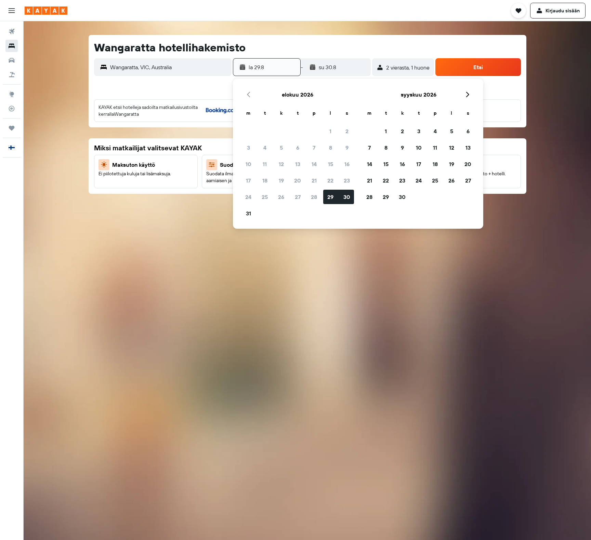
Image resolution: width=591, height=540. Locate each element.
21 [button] (314, 180)
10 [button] (248, 164)
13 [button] (297, 164)
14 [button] (314, 164)
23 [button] (347, 180)
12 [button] (281, 164)
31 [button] (248, 213)
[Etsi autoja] (12, 60)
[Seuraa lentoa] (12, 108)
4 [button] (264, 147)
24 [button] (248, 196)
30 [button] (346, 196)
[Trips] (12, 128)
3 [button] (248, 147)
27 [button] (298, 196)
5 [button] (281, 147)
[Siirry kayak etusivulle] (46, 11)
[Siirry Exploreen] (12, 94)
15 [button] (330, 164)
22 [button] (330, 180)
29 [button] (330, 196)
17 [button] (248, 180)
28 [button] (314, 196)
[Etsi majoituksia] (12, 46)
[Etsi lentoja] (12, 31)
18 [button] (264, 180)
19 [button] (281, 180)
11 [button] (265, 164)
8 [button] (330, 147)
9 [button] (347, 147)
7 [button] (314, 147)
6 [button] (297, 147)
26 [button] (281, 196)
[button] (11, 10)
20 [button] (297, 180)
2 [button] (347, 131)
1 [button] (330, 131)
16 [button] (347, 164)
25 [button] (265, 196)
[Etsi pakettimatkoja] (12, 74)
